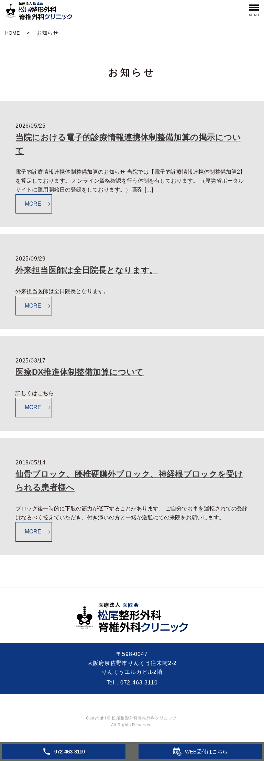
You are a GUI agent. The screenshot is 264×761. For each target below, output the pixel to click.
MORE (33, 204)
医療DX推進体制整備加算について (79, 372)
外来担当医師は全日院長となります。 (86, 270)
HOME (12, 33)
